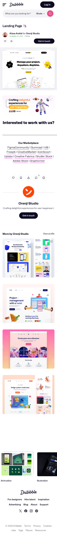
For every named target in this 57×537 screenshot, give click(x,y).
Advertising (15, 504)
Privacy (37, 525)
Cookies (47, 525)
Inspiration (43, 499)
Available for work (16, 36)
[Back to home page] (16, 5)
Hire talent (29, 499)
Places (29, 530)
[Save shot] (11, 41)
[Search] (50, 13)
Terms (27, 525)
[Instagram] (31, 510)
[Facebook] (25, 510)
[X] (20, 510)
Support (44, 504)
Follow (27, 36)
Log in (47, 4)
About (34, 504)
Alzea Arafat (16, 33)
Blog (25, 504)
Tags (20, 530)
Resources (40, 530)
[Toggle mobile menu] (4, 4)
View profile (48, 233)
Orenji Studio (33, 33)
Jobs (13, 530)
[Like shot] (5, 41)
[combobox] (18, 13)
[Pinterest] (36, 510)
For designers (15, 499)
